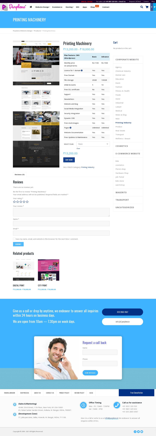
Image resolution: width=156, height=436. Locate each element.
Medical (119, 111)
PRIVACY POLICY (64, 393)
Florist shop (121, 169)
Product (119, 127)
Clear (78, 148)
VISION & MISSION (9, 393)
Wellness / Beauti (123, 138)
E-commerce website (128, 153)
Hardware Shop (122, 173)
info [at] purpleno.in (123, 321)
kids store (120, 181)
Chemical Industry (123, 71)
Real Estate (120, 131)
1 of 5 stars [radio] (14, 201)
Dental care (120, 75)
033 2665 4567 (122, 312)
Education (120, 79)
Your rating (18, 198)
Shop (94, 6)
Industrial (119, 103)
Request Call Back (135, 1)
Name (16, 219)
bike (117, 161)
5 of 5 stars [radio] (27, 201)
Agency (119, 67)
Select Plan (68, 144)
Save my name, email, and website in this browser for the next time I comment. (47, 239)
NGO (118, 119)
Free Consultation (136, 392)
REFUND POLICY (79, 393)
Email (16, 228)
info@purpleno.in (111, 418)
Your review (18, 206)
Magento (121, 192)
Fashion (119, 87)
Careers (146, 1)
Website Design (42, 7)
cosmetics (122, 146)
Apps (85, 7)
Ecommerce (57, 7)
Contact (105, 7)
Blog (153, 1)
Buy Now (69, 160)
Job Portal (120, 177)
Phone (85, 359)
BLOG (91, 393)
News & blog (121, 115)
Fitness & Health (123, 91)
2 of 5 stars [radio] (17, 201)
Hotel (118, 99)
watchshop (120, 185)
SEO (77, 7)
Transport (120, 134)
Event (118, 83)
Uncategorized (125, 207)
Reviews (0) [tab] (20, 174)
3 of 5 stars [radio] (20, 201)
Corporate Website (127, 59)
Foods (118, 95)
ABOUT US (37, 393)
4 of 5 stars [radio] (24, 201)
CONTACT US (50, 393)
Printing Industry (87, 167)
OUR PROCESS (24, 393)
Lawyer (119, 107)
